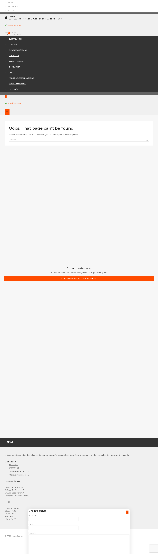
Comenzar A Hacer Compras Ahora (79, 278)
